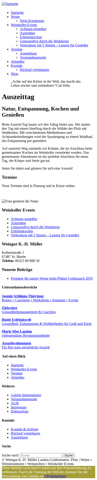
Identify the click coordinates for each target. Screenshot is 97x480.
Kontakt (16, 65)
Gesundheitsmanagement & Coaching (29, 310)
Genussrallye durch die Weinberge (44, 41)
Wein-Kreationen (32, 21)
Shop (14, 74)
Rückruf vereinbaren (34, 70)
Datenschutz (19, 411)
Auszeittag (27, 33)
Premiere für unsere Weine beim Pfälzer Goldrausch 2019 (52, 278)
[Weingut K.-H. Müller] (10, 4)
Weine (15, 17)
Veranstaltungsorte (33, 57)
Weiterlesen (58, 476)
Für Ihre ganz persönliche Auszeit (26, 345)
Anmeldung (28, 53)
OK (47, 476)
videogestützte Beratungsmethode (26, 333)
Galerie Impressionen (26, 395)
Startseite (17, 12)
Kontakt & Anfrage (24, 429)
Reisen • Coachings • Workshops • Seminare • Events (40, 298)
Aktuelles (17, 61)
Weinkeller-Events (24, 25)
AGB (15, 403)
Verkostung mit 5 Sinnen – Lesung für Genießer (54, 45)
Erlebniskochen (31, 37)
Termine (17, 49)
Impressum (18, 407)
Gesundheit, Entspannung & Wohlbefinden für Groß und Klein (47, 322)
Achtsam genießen (33, 29)
